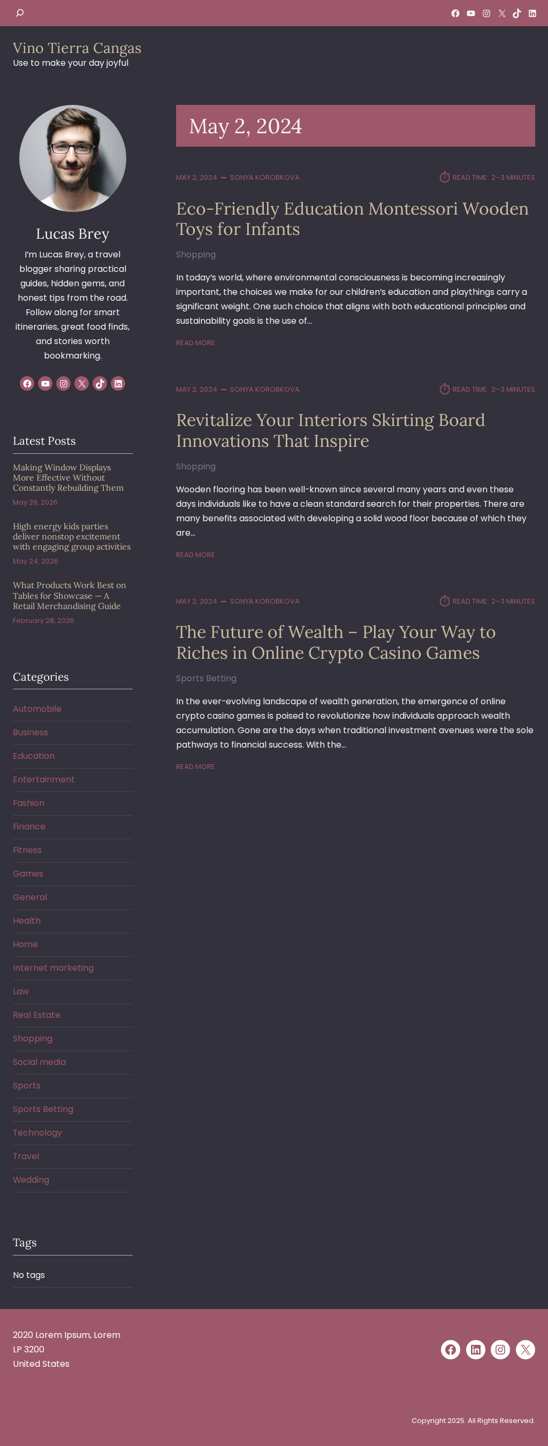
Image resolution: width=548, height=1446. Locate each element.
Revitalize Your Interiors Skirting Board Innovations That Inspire (330, 430)
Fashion (28, 803)
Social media (39, 1062)
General (30, 897)
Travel (26, 1156)
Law (21, 991)
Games (28, 873)
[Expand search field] (20, 13)
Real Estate (36, 1015)
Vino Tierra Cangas (77, 48)
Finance (29, 826)
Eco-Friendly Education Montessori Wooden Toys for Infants (352, 219)
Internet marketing (53, 968)
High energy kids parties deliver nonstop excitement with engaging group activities (72, 536)
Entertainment (44, 779)
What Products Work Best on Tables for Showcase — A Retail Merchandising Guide (69, 595)
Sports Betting (206, 678)
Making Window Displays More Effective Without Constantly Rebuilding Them (68, 477)
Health (27, 921)
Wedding (31, 1180)
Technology (37, 1133)
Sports (27, 1085)
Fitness (27, 850)
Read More (195, 343)
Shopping (196, 254)
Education (34, 756)
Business (30, 732)
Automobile (37, 709)
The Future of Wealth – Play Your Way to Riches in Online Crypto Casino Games (336, 642)
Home (25, 944)
